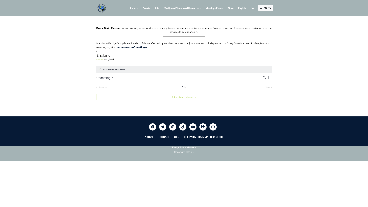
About (133, 8)
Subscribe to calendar (182, 97)
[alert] (184, 69)
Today (184, 87)
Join (157, 8)
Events (99, 59)
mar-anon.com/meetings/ (131, 47)
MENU (267, 7)
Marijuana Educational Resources (181, 8)
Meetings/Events (214, 8)
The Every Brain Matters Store (203, 137)
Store (231, 8)
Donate (146, 8)
